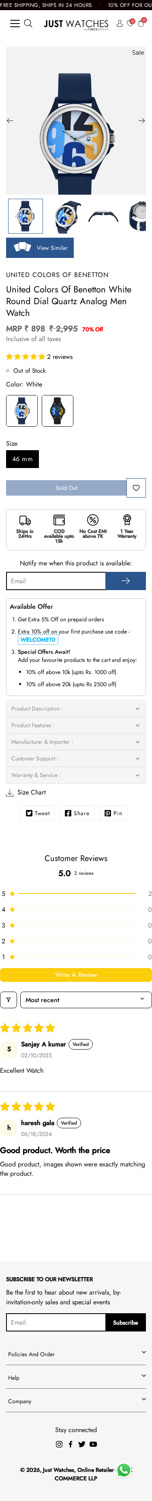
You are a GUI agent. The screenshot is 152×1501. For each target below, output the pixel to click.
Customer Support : (34, 758)
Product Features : (33, 725)
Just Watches (58, 1470)
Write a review (76, 974)
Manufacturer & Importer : (42, 742)
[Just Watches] (76, 23)
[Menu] (15, 23)
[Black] (57, 412)
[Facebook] (70, 1444)
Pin (117, 813)
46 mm (22, 459)
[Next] (142, 121)
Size (11, 443)
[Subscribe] (125, 581)
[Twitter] (82, 1444)
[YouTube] (93, 1444)
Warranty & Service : (36, 775)
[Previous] (10, 121)
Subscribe (125, 1322)
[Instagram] (59, 1444)
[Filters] (8, 1000)
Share (82, 813)
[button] (26, 356)
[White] (22, 412)
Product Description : (37, 708)
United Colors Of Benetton (57, 274)
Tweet (42, 813)
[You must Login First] (136, 488)
